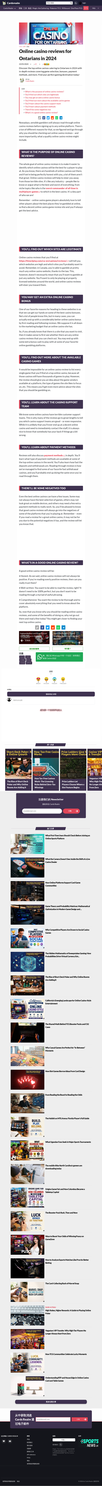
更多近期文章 (51, 1402)
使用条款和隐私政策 (33, 1464)
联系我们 (29, 1443)
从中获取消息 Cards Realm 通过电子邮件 (24, 1420)
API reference (31, 1455)
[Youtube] (10, 1441)
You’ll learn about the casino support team (43, 103)
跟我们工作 (30, 1452)
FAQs (28, 1458)
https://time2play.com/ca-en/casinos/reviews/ (43, 260)
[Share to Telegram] (61, 117)
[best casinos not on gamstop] (89, 1443)
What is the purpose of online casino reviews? (44, 91)
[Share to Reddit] (52, 117)
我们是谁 (29, 1446)
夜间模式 (55, 1445)
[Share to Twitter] (48, 117)
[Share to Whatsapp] (56, 117)
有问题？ (68, 649)
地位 (28, 1461)
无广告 (86, 8)
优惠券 (29, 1449)
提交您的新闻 (34, 649)
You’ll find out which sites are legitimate (42, 94)
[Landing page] (4, 3)
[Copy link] (39, 117)
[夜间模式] (76, 3)
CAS (20, 46)
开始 (28, 1439)
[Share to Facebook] (43, 117)
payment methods (53, 455)
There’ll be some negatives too (38, 109)
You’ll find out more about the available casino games (47, 100)
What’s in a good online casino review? (41, 112)
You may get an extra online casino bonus (42, 97)
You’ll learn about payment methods (40, 106)
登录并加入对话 (51, 694)
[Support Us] (4, 1441)
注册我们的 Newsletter (51, 799)
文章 (24, 46)
